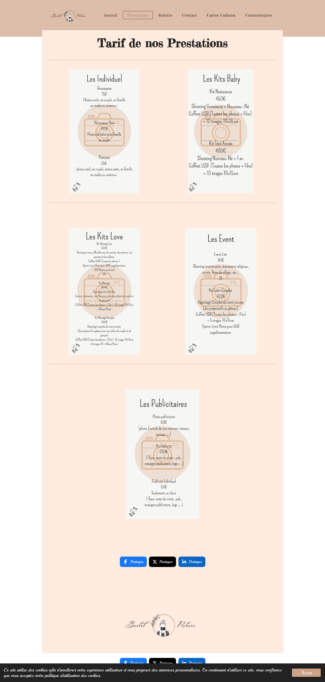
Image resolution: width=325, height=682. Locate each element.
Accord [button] (306, 672)
